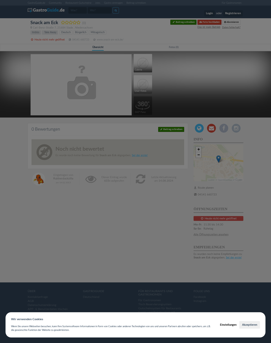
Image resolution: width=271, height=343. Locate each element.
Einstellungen (228, 324)
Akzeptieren (249, 324)
